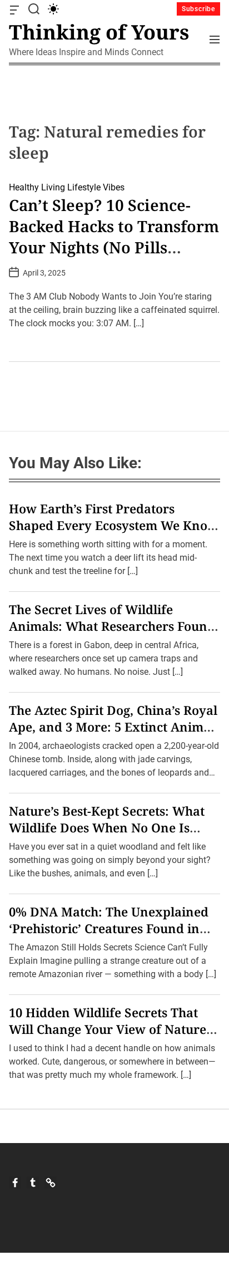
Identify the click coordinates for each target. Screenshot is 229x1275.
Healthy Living (37, 187)
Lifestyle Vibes (96, 187)
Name (33, 661)
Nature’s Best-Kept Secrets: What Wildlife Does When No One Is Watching (107, 827)
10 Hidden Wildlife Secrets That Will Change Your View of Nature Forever (107, 1029)
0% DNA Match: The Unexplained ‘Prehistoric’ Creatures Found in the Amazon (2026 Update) (108, 928)
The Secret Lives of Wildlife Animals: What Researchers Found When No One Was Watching (112, 626)
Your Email (42, 728)
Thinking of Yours (99, 32)
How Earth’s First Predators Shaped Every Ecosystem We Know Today (113, 525)
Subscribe (198, 9)
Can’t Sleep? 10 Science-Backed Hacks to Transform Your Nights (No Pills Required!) (114, 236)
